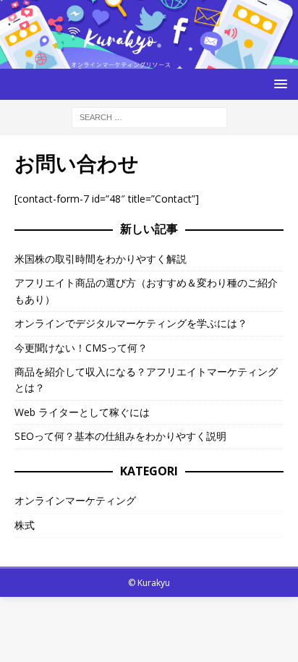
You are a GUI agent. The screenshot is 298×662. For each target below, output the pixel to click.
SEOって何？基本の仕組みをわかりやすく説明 (120, 436)
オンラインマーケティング (75, 500)
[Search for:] (149, 117)
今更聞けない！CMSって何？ (81, 348)
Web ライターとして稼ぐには (82, 412)
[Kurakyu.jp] (149, 60)
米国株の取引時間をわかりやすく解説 (100, 259)
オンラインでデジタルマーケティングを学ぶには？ (130, 323)
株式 (24, 525)
